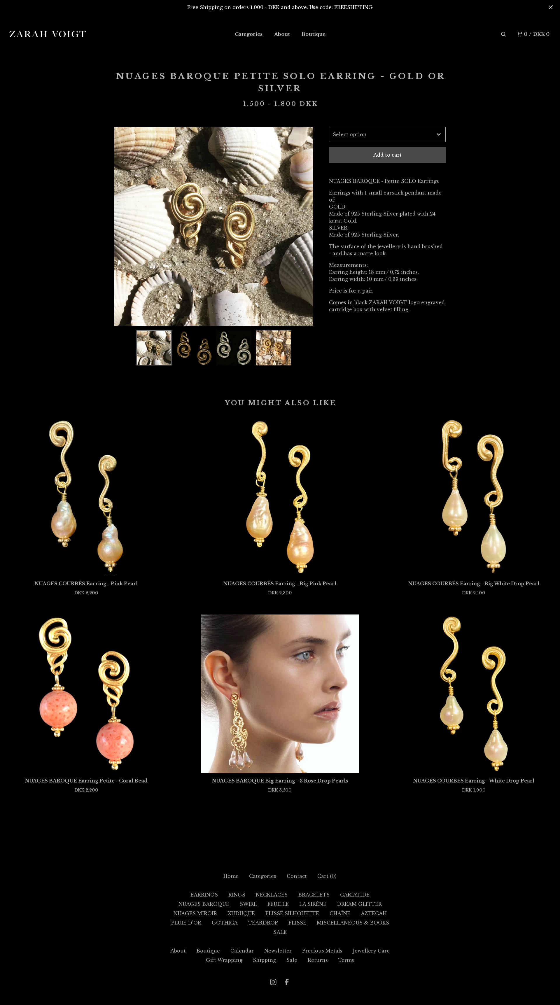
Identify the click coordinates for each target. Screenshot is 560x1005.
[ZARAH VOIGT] (47, 34)
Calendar (242, 951)
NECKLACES (272, 895)
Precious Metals (322, 951)
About (282, 34)
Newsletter (278, 951)
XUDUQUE (241, 913)
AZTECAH (374, 913)
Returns (318, 960)
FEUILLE (278, 904)
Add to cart (387, 155)
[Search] (503, 34)
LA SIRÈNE (312, 904)
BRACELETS (314, 895)
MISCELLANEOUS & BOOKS (353, 923)
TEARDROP (263, 923)
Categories (248, 34)
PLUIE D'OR (186, 923)
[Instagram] (273, 982)
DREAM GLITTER (359, 904)
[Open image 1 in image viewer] (213, 226)
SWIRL (248, 904)
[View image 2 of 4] (193, 347)
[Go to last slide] (122, 226)
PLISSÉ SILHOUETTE (292, 913)
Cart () (327, 876)
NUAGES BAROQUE (203, 904)
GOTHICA (225, 923)
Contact (297, 876)
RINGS (236, 895)
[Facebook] (286, 982)
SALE (280, 932)
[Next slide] (305, 226)
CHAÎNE (340, 913)
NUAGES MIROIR (195, 913)
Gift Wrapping (224, 960)
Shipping (264, 960)
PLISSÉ (297, 923)
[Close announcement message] (550, 7)
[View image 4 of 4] (273, 347)
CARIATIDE (355, 895)
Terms (346, 960)
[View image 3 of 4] (233, 347)
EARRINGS (204, 895)
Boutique (314, 34)
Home (231, 876)
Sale (291, 960)
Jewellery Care (371, 951)
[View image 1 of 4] (154, 347)
